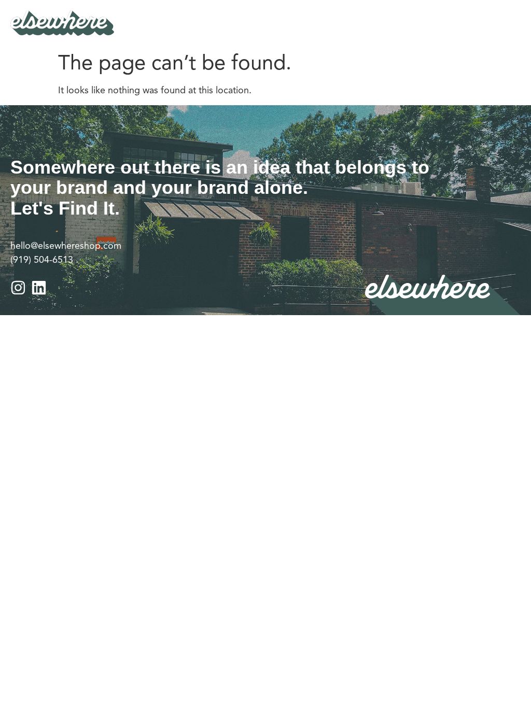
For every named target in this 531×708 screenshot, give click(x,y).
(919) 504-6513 (41, 259)
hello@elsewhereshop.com (65, 245)
